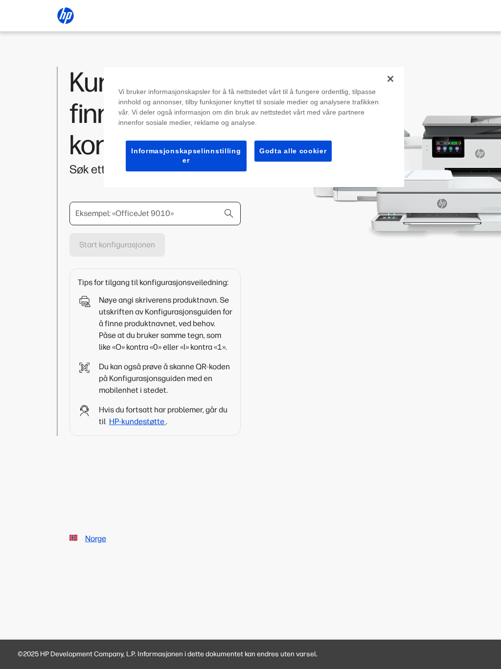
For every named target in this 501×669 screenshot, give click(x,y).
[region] (254, 127)
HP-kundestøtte (137, 421)
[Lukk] (390, 79)
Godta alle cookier (293, 151)
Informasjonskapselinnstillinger (186, 156)
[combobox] (155, 213)
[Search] (229, 213)
